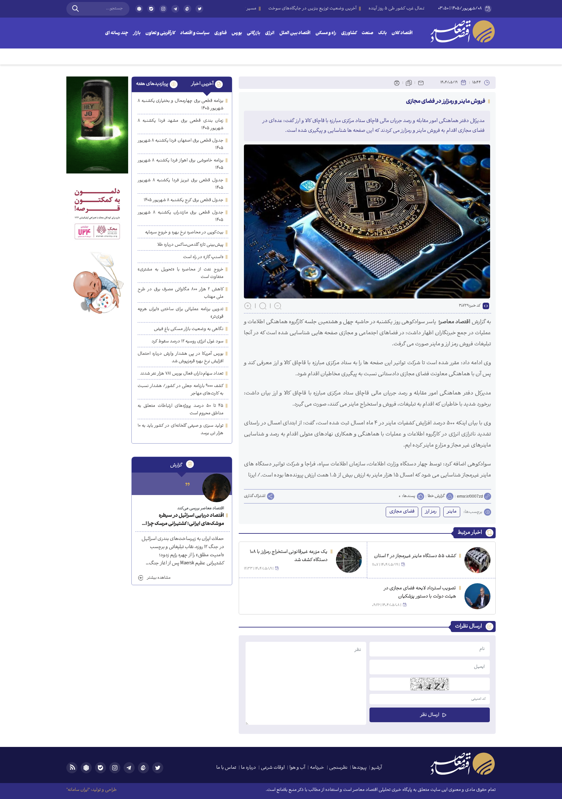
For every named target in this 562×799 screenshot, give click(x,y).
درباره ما (248, 768)
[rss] (71, 767)
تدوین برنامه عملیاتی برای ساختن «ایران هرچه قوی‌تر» (180, 313)
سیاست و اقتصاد (194, 33)
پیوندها (359, 768)
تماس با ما (226, 768)
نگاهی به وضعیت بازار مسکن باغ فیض (188, 329)
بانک (382, 33)
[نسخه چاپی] (397, 82)
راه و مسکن (325, 33)
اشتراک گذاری (254, 496)
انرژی (269, 33)
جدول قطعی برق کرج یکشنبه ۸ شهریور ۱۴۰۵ (183, 200)
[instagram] (163, 9)
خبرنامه (317, 768)
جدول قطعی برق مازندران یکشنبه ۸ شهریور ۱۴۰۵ (180, 216)
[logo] (462, 31)
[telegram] (175, 9)
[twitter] (199, 11)
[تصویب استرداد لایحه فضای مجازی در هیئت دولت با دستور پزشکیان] (477, 596)
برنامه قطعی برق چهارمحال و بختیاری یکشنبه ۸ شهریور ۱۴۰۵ (180, 104)
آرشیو (376, 768)
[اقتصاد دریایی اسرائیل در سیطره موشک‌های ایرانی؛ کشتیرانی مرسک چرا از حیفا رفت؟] (216, 488)
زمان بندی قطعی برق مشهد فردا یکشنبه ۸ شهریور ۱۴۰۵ (180, 124)
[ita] (187, 9)
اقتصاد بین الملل (295, 33)
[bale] (151, 9)
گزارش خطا (436, 496)
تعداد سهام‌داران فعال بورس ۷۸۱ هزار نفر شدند (181, 374)
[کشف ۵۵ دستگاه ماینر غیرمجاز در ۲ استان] (477, 560)
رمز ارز (430, 512)
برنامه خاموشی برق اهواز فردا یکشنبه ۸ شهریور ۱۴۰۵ (180, 164)
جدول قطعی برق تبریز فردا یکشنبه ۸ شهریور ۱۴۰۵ (180, 184)
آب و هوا (297, 768)
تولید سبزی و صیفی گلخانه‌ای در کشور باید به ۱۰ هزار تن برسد (180, 429)
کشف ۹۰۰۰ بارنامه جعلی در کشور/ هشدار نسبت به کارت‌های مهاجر (180, 389)
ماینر (452, 512)
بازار (136, 33)
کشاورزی (349, 33)
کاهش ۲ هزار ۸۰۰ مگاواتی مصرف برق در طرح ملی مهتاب (180, 293)
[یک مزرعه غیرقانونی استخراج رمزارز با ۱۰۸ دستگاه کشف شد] (349, 560)
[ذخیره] (409, 82)
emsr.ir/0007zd (470, 496)
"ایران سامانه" (78, 790)
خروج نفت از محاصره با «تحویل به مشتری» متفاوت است (180, 273)
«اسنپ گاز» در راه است (203, 257)
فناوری (220, 33)
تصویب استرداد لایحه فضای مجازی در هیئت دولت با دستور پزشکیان (420, 593)
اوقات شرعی (273, 768)
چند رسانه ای (116, 33)
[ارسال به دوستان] (421, 82)
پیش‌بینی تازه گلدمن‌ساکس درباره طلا (190, 245)
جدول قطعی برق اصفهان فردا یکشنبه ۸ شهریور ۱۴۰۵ (180, 144)
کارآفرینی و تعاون (160, 33)
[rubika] (139, 9)
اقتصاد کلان (402, 33)
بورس (237, 33)
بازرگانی (253, 33)
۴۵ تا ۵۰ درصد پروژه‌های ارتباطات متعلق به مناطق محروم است (180, 409)
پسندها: (408, 496)
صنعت (367, 33)
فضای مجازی (402, 512)
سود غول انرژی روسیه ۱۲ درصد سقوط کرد (187, 341)
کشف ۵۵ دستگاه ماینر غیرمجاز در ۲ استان (415, 556)
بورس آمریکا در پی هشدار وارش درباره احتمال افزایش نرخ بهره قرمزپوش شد (180, 357)
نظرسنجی (338, 768)
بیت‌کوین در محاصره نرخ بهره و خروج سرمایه (184, 232)
